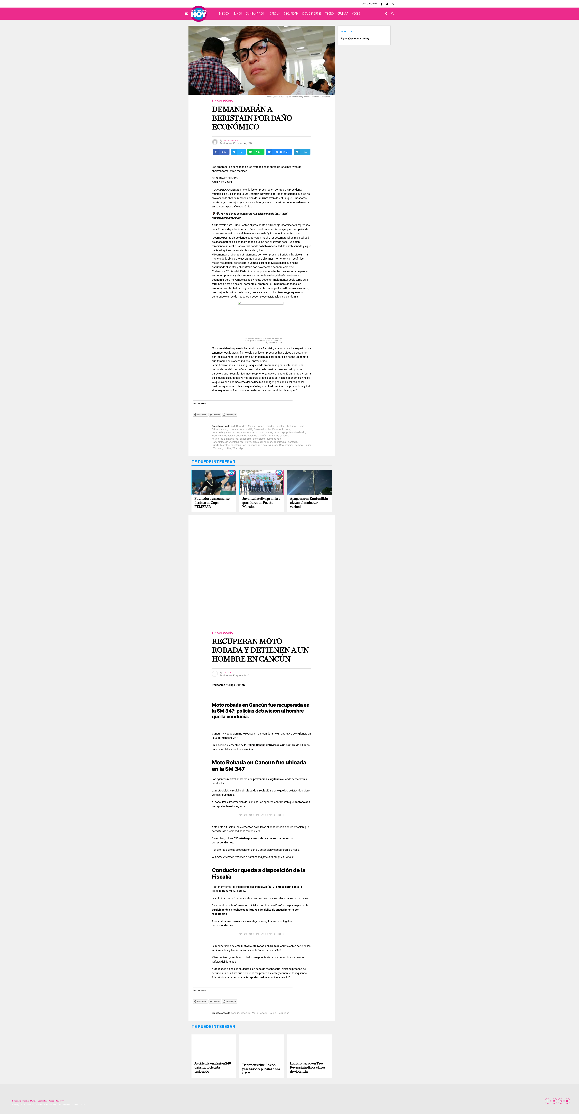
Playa (248, 442)
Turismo (217, 448)
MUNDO (237, 13)
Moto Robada (259, 1013)
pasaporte (246, 438)
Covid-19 (59, 1101)
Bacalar (280, 426)
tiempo (299, 445)
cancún (235, 1013)
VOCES (356, 13)
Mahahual (217, 435)
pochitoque (280, 442)
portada (292, 442)
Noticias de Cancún (255, 435)
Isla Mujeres (265, 432)
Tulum (307, 445)
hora (287, 429)
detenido (245, 1013)
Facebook (278, 429)
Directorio (16, 1101)
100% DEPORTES (311, 13)
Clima (301, 426)
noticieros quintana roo (225, 438)
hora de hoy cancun (223, 432)
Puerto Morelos (220, 445)
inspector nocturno (247, 432)
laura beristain (297, 432)
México (25, 1101)
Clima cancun (219, 429)
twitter (227, 448)
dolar (268, 429)
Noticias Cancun (233, 435)
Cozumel (259, 429)
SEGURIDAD (291, 13)
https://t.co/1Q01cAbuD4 (226, 217)
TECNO (329, 13)
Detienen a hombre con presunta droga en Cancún (264, 857)
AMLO (234, 426)
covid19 (247, 429)
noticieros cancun (278, 435)
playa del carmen (262, 442)
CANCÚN (275, 13)
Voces (51, 1101)
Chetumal (290, 426)
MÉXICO (224, 13)
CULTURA (342, 13)
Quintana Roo (238, 445)
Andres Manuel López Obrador (256, 426)
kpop (285, 432)
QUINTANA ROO (255, 13)
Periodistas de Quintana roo (228, 442)
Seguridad (283, 1013)
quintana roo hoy (257, 445)
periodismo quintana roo (267, 438)
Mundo (33, 1101)
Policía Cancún (256, 745)
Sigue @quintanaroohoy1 (355, 38)
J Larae (227, 672)
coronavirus (235, 429)
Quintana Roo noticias (280, 445)
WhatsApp (238, 448)
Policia (272, 1013)
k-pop (277, 432)
